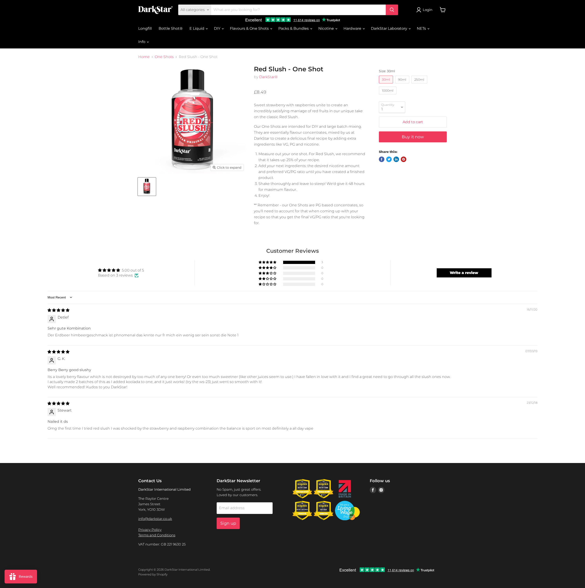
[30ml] (386, 84)
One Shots (164, 57)
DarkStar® (268, 77)
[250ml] (419, 84)
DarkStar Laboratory (389, 28)
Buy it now (413, 136)
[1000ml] (388, 95)
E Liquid (197, 28)
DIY (217, 28)
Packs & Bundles (294, 28)
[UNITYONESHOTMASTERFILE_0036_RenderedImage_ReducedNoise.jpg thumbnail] (147, 187)
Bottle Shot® (171, 28)
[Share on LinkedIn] (396, 159)
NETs (422, 28)
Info (142, 42)
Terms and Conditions (156, 535)
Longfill (145, 28)
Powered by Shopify (153, 574)
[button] (268, 262)
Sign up (228, 523)
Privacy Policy (150, 529)
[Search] (392, 10)
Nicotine (326, 28)
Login (427, 10)
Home (144, 57)
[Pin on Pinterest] (403, 159)
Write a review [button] (464, 273)
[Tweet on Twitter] (389, 159)
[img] (58, 310)
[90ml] (402, 84)
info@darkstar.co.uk (155, 518)
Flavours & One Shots (250, 28)
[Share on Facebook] (381, 159)
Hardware (352, 28)
